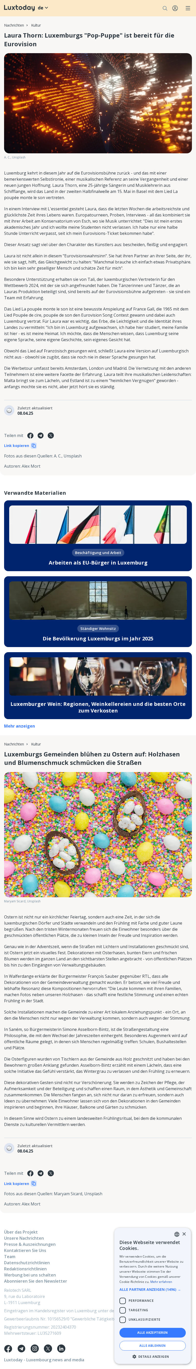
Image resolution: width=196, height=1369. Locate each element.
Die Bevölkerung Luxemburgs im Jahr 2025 (98, 638)
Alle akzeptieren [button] (152, 1332)
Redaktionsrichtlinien (25, 1269)
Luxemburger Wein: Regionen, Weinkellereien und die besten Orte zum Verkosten (98, 707)
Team (9, 1257)
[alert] (152, 1296)
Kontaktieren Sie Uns (25, 1250)
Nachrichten (14, 25)
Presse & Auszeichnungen (30, 1244)
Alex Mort (31, 466)
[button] (152, 1289)
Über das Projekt (21, 1232)
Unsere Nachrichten (24, 1238)
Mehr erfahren (161, 1282)
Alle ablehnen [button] (152, 1345)
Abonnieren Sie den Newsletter (35, 1281)
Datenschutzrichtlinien (27, 1263)
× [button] (184, 1234)
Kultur (36, 25)
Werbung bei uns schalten (30, 1275)
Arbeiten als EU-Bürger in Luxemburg (98, 562)
